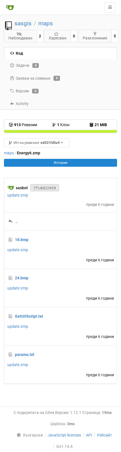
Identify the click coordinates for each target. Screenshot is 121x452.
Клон (63, 125)
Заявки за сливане (37, 78)
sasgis (23, 23)
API (89, 435)
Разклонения (95, 38)
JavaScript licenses (64, 435)
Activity (22, 103)
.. (16, 221)
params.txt (24, 354)
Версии (26, 91)
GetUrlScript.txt (29, 316)
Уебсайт (104, 435)
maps (45, 23)
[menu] (28, 435)
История (61, 163)
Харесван (57, 38)
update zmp (17, 195)
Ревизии (25, 125)
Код (19, 53)
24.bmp (21, 278)
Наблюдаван (20, 38)
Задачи (26, 65)
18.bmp (21, 239)
